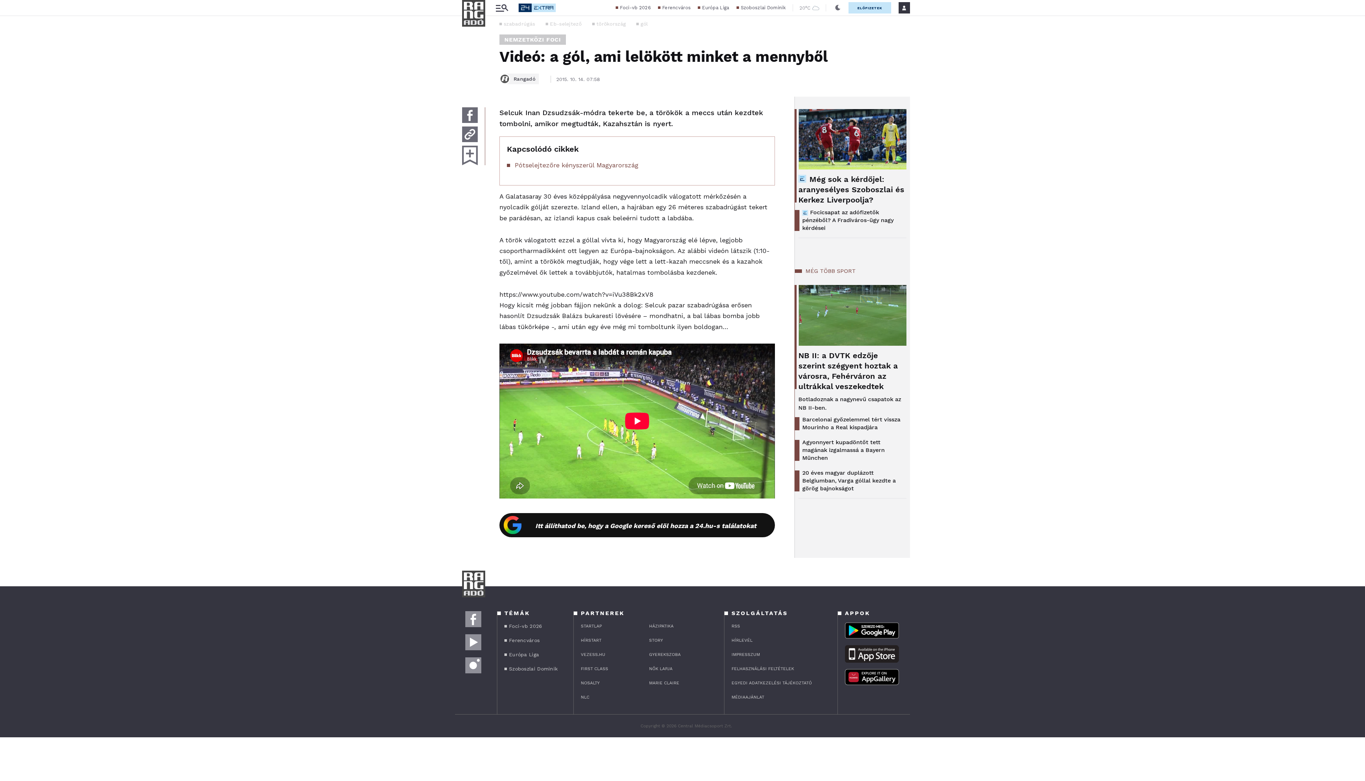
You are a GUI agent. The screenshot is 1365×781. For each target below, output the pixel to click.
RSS (736, 626)
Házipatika (661, 626)
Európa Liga (715, 7)
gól (644, 24)
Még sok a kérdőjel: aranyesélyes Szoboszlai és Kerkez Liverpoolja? (851, 189)
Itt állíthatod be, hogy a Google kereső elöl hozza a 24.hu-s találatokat (645, 525)
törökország (611, 24)
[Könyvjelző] (470, 155)
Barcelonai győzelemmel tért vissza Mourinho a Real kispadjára (851, 423)
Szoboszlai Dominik (763, 7)
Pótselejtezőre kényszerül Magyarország (576, 165)
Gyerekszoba (665, 654)
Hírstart (591, 640)
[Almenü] (502, 8)
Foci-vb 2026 (635, 7)
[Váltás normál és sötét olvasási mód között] (838, 8)
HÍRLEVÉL (742, 640)
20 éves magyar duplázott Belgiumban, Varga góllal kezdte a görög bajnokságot (849, 480)
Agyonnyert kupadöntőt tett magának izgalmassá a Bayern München (843, 450)
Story (656, 640)
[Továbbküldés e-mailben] (470, 134)
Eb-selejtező (566, 24)
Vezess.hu (593, 654)
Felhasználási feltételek (763, 668)
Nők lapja (661, 668)
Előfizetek (869, 8)
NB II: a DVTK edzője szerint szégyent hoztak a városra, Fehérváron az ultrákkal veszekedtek (848, 371)
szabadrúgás (519, 24)
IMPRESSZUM (746, 654)
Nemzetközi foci (532, 39)
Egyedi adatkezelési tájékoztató (772, 682)
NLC (585, 697)
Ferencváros (676, 7)
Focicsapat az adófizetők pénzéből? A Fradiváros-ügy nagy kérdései (848, 220)
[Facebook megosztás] (470, 115)
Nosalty (590, 682)
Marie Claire (664, 682)
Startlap (591, 626)
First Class (594, 668)
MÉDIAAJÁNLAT (748, 697)
